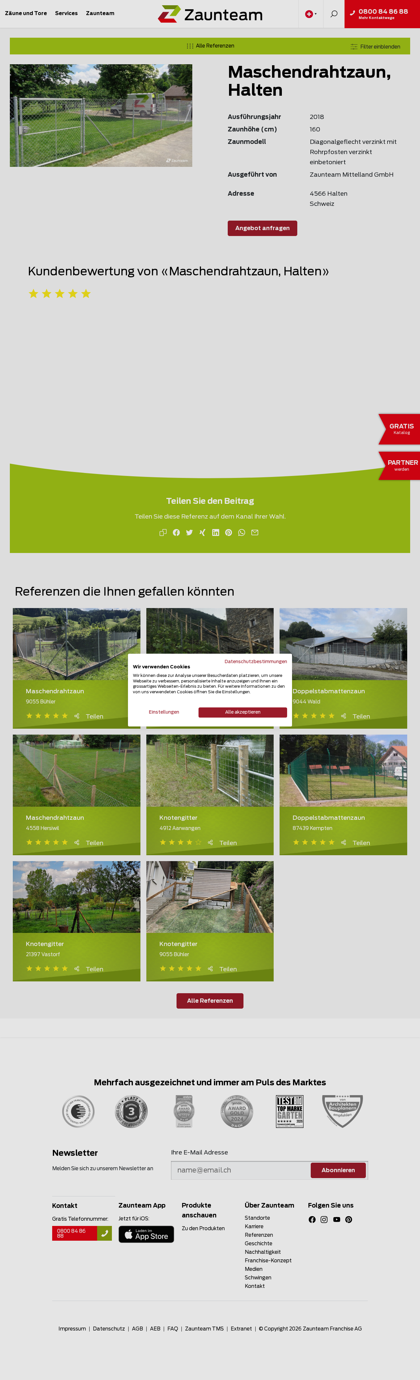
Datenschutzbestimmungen (256, 662)
